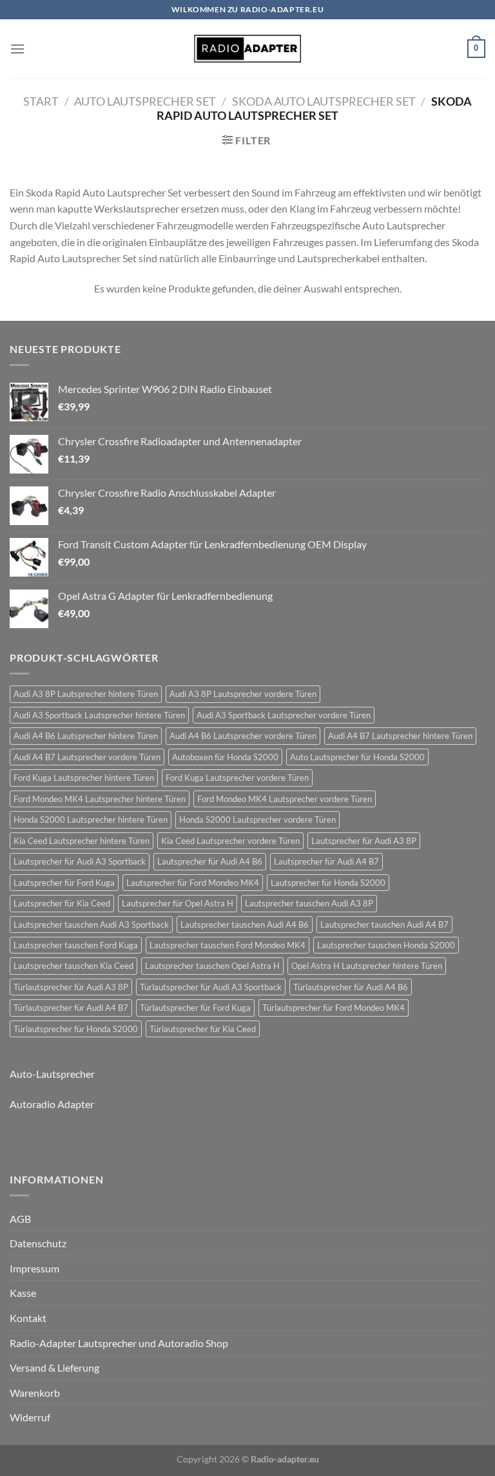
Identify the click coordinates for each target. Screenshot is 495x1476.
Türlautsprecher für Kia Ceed (203, 1029)
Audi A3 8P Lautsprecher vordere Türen (243, 694)
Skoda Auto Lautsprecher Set (324, 101)
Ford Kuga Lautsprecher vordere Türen (237, 777)
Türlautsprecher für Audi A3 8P (71, 987)
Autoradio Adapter (52, 1104)
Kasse (23, 1293)
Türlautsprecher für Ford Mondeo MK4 (333, 1007)
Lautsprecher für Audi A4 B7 (326, 861)
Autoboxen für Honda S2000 (225, 757)
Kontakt (28, 1318)
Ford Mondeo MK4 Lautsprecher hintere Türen (100, 799)
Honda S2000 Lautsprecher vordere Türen (257, 819)
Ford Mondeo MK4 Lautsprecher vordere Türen (284, 799)
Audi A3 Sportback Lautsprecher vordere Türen (284, 715)
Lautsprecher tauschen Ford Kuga (76, 945)
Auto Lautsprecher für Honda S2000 (357, 757)
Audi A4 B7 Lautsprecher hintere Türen (400, 736)
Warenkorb (35, 1392)
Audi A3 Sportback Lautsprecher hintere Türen (99, 715)
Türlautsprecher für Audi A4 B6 (350, 987)
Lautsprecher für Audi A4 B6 (209, 861)
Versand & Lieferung (54, 1367)
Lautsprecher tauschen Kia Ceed (73, 966)
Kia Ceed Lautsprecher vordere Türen (230, 841)
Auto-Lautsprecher (52, 1074)
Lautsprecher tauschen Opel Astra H (212, 966)
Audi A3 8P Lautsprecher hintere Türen (86, 694)
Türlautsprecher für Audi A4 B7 (71, 1007)
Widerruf (30, 1417)
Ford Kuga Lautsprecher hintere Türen (84, 777)
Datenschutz (38, 1243)
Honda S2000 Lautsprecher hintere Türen (91, 819)
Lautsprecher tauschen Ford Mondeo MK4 (228, 945)
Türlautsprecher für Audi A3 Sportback (211, 987)
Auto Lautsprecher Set (145, 101)
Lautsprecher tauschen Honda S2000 (386, 945)
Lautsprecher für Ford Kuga (64, 882)
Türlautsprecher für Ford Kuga (195, 1007)
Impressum (34, 1268)
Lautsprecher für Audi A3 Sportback (80, 861)
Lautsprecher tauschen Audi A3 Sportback (91, 924)
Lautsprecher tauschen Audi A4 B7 (384, 924)
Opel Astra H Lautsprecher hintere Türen (366, 966)
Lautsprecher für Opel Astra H (177, 903)
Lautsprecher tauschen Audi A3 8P (309, 903)
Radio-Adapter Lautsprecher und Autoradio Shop (119, 1343)
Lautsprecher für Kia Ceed (62, 903)
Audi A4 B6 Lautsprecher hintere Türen (86, 736)
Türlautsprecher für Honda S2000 (76, 1029)
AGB (20, 1218)
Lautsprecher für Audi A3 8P (363, 841)
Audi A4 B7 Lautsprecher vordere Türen (87, 757)
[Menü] (17, 48)
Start (41, 101)
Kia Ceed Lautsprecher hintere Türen (82, 841)
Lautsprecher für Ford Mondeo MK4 (192, 882)
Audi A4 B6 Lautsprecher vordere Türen (243, 736)
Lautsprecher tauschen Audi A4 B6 (244, 924)
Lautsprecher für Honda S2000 (328, 882)
